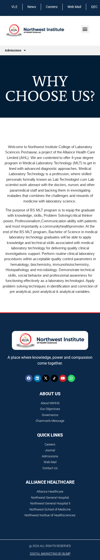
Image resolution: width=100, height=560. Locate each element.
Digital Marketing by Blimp (50, 553)
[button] (85, 29)
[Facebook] (29, 378)
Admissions (13, 50)
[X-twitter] (46, 378)
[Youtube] (63, 378)
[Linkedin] (37, 378)
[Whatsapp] (71, 378)
